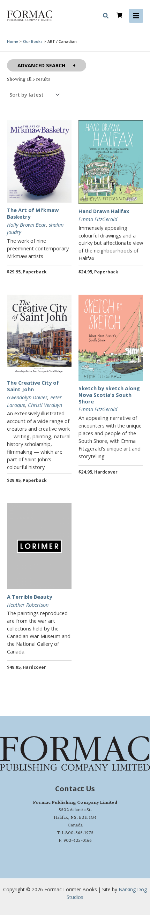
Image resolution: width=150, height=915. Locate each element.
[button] (106, 16)
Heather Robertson (27, 604)
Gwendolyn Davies (27, 397)
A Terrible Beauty (29, 596)
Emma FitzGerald (97, 218)
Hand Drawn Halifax (103, 210)
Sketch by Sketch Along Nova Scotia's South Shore (109, 395)
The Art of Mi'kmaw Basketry (33, 213)
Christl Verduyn (45, 404)
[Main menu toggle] (136, 16)
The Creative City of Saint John (33, 386)
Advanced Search (41, 65)
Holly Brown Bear (26, 224)
